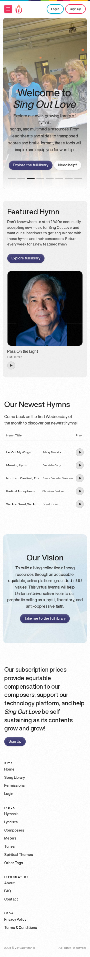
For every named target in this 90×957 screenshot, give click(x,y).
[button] (8, 9)
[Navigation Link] (19, 8)
